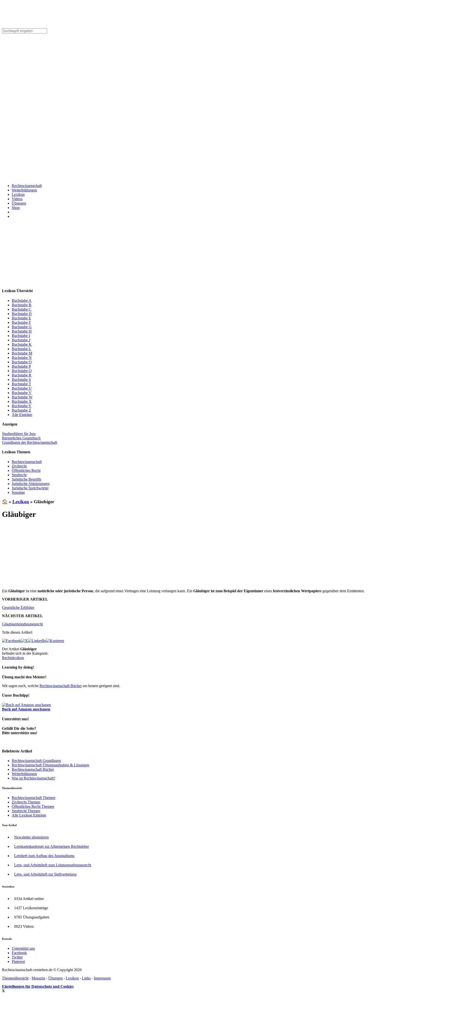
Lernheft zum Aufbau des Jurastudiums (44, 856)
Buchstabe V (22, 393)
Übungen (19, 203)
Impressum (102, 978)
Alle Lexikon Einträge (29, 815)
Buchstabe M (22, 353)
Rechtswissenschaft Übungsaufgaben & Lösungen (50, 765)
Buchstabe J (21, 340)
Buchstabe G (22, 327)
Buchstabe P (21, 366)
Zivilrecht (19, 466)
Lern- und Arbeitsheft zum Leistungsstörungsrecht (52, 865)
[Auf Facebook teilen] (11, 641)
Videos (17, 199)
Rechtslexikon (13, 658)
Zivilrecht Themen (26, 802)
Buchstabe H (22, 331)
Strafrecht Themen (26, 811)
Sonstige (18, 492)
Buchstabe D (22, 314)
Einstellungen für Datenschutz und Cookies (38, 986)
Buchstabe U (22, 388)
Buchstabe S (21, 379)
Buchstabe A (21, 300)
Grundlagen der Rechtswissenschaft (29, 442)
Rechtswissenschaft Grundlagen (36, 761)
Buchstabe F (21, 322)
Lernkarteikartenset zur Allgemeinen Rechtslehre (51, 846)
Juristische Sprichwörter (30, 488)
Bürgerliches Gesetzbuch (21, 438)
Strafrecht (19, 475)
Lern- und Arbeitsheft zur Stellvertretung (45, 874)
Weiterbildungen (24, 190)
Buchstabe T (21, 384)
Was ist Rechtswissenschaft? (33, 778)
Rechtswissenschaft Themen (33, 798)
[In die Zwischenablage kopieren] (55, 641)
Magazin (38, 978)
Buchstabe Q (22, 371)
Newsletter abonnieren (31, 837)
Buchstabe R (21, 375)
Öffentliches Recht (26, 470)
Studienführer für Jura (19, 434)
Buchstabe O (22, 362)
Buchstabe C (21, 309)
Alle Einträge (22, 415)
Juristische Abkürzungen (30, 484)
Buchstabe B (21, 305)
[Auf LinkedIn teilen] (37, 641)
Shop (16, 208)
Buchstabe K (22, 344)
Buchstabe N (22, 357)
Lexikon (18, 194)
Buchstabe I (21, 336)
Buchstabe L (21, 349)
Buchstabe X (22, 401)
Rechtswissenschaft (27, 186)
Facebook (19, 953)
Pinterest (18, 961)
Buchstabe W (22, 397)
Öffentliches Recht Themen (33, 806)
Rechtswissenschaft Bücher (60, 686)
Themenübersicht (15, 978)
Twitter (17, 957)
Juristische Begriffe (26, 479)
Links (86, 978)
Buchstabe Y (21, 406)
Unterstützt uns (23, 948)
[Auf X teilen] (24, 641)
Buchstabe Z (21, 410)
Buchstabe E (21, 318)
